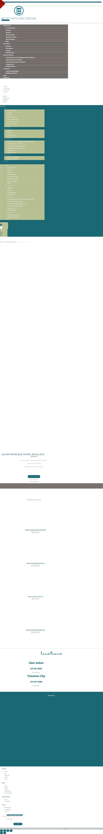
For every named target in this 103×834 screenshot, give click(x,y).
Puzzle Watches (11, 135)
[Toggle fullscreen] (4, 831)
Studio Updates (6, 796)
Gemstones (7, 154)
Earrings (9, 115)
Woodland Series (10, 66)
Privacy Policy (66, 829)
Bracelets (9, 112)
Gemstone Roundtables (13, 157)
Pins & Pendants (10, 39)
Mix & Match (7, 128)
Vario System (10, 137)
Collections (7, 139)
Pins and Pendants (12, 124)
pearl (31, 481)
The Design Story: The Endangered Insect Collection (20, 141)
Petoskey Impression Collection (15, 148)
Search (2, 1)
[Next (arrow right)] (4, 833)
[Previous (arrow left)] (1, 833)
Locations (7, 88)
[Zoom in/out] (1, 831)
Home (1, 241)
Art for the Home (11, 110)
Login (5, 92)
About (6, 86)
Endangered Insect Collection (14, 143)
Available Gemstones (11, 73)
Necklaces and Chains (13, 121)
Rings (8, 126)
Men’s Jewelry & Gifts (12, 119)
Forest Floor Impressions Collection (15, 62)
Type (5, 107)
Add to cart (34, 476)
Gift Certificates (11, 117)
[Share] (7, 831)
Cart (2, 230)
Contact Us (6, 77)
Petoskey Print (11, 150)
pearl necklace (35, 481)
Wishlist (6, 90)
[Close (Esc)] (11, 831)
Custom (6, 161)
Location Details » (36, 672)
